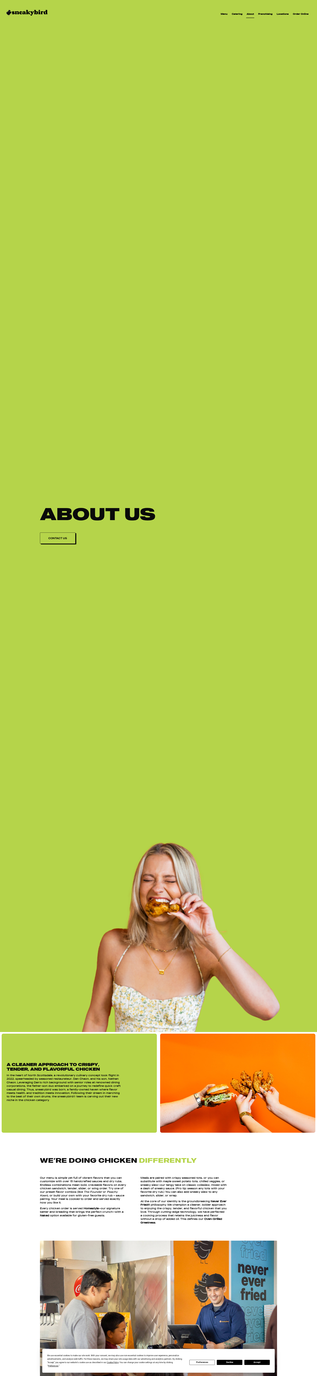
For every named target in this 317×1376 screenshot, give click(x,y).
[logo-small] (27, 17)
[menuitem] (224, 14)
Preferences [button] (53, 1366)
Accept (257, 1362)
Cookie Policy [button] (113, 1362)
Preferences (202, 1362)
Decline (229, 1362)
